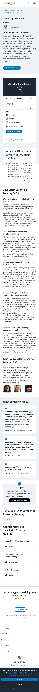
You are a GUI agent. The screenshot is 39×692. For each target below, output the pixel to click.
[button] (17, 199)
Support (5, 651)
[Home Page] (5, 3)
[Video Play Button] (19, 89)
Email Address (19, 598)
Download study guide (19, 500)
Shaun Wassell (14, 27)
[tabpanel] (19, 119)
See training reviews (13, 140)
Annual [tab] (19, 98)
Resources (6, 640)
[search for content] (29, 3)
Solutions (6, 634)
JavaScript (20, 10)
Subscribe (20, 609)
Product (5, 628)
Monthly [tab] (9, 98)
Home (5, 10)
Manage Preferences (19, 689)
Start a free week (12, 68)
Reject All (19, 684)
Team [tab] (30, 98)
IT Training (11, 10)
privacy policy (28, 615)
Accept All (19, 679)
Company (5, 645)
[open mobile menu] (34, 3)
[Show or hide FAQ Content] (33, 199)
